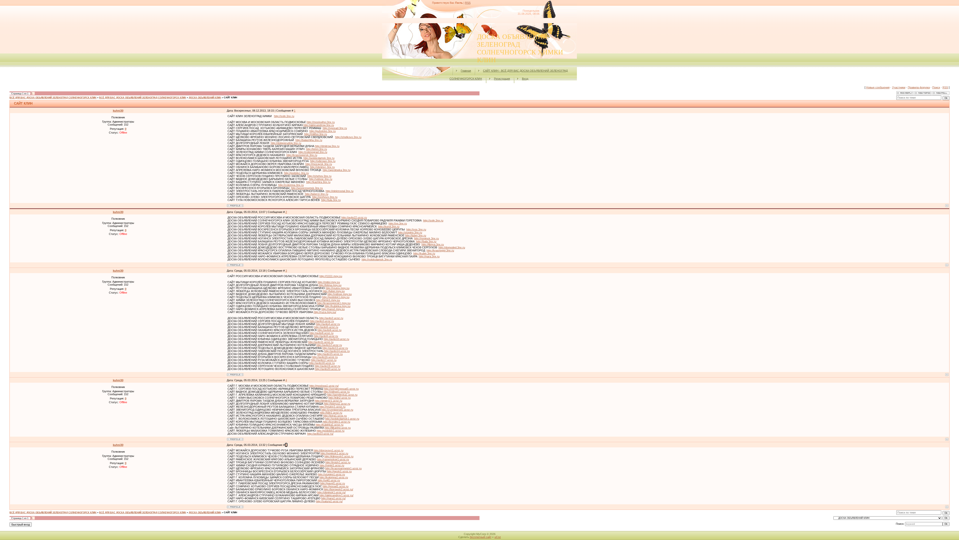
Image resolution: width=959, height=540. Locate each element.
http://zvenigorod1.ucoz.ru (337, 409)
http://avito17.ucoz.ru (323, 360)
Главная (466, 70)
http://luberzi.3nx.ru (316, 193)
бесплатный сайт (480, 537)
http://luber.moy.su (334, 291)
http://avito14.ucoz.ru (337, 351)
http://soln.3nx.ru (284, 116)
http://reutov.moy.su (337, 288)
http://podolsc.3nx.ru (296, 173)
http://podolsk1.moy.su (335, 297)
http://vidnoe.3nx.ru (320, 179)
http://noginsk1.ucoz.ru (334, 453)
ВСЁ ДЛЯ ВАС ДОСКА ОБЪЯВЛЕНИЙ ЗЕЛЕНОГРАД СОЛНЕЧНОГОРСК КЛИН (52, 97)
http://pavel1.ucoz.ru (332, 483)
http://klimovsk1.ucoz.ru (338, 456)
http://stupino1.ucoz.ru (331, 474)
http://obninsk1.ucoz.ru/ (331, 492)
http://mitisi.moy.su (329, 282)
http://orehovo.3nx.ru (324, 196)
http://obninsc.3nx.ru (322, 167)
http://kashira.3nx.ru (318, 181)
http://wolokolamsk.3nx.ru (318, 158)
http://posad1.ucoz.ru (335, 486)
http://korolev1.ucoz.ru (336, 421)
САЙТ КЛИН (230, 97)
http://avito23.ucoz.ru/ (320, 433)
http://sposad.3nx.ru (335, 128)
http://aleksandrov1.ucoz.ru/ (336, 495)
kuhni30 (118, 110)
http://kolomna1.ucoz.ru (333, 477)
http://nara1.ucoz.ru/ (333, 498)
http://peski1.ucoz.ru (339, 471)
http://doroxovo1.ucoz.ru (328, 450)
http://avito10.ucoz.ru (336, 339)
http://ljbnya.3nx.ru (433, 244)
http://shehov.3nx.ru (319, 176)
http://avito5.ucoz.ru (326, 327)
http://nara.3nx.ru (429, 256)
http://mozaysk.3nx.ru (318, 164)
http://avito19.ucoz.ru (327, 365)
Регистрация (502, 78)
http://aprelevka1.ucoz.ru (342, 394)
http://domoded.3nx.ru (452, 247)
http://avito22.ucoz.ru (354, 217)
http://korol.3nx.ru (388, 226)
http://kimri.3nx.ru (316, 149)
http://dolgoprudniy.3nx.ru (286, 143)
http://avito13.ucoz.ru (335, 348)
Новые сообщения (878, 87)
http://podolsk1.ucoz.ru (330, 430)
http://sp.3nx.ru (398, 223)
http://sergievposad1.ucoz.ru (341, 388)
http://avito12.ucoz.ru (329, 345)
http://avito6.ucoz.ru (329, 330)
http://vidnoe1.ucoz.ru (336, 391)
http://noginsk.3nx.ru (426, 238)
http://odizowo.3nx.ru (322, 161)
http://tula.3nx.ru (331, 199)
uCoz (497, 537)
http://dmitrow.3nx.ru (327, 146)
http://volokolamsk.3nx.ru (377, 259)
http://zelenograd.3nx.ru (312, 152)
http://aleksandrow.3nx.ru (318, 125)
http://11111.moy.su (330, 276)
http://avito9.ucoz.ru (326, 336)
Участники (898, 87)
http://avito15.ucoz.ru (330, 354)
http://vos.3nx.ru (416, 229)
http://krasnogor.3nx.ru (440, 250)
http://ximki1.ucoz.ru (332, 465)
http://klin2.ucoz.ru (339, 397)
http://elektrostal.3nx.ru (339, 190)
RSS (468, 2)
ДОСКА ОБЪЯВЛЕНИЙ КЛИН (205, 97)
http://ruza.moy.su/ (325, 312)
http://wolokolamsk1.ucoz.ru (342, 418)
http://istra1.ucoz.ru (335, 415)
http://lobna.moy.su (330, 285)
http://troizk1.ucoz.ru (337, 462)
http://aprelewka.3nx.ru (336, 170)
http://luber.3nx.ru (415, 235)
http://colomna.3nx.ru (291, 184)
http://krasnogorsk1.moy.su (333, 303)
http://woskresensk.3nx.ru (307, 187)
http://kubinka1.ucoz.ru (329, 424)
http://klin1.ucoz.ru (331, 412)
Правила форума (919, 87)
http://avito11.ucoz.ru (320, 342)
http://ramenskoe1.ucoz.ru (333, 459)
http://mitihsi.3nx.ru (315, 134)
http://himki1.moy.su (328, 300)
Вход (525, 78)
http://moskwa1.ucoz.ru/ (324, 385)
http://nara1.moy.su (333, 309)
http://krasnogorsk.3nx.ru (301, 155)
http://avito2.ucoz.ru (331, 318)
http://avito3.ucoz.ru (322, 321)
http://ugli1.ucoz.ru (329, 480)
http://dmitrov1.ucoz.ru (328, 400)
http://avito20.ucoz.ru (327, 368)
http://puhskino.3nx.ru (322, 131)
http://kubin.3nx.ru (424, 253)
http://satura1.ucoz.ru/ (329, 501)
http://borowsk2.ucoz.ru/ (338, 489)
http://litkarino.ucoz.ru (338, 427)
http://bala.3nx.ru (426, 241)
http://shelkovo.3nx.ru (348, 137)
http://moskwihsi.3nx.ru (321, 122)
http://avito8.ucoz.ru (321, 333)
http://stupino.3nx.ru (410, 232)
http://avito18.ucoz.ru (322, 362)
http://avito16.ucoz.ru (325, 357)
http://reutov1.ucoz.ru (332, 406)
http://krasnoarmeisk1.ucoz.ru (343, 468)
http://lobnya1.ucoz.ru (337, 403)
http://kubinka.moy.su (337, 306)
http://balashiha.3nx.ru (308, 140)
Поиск (936, 87)
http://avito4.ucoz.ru (328, 324)
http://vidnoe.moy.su (339, 294)
